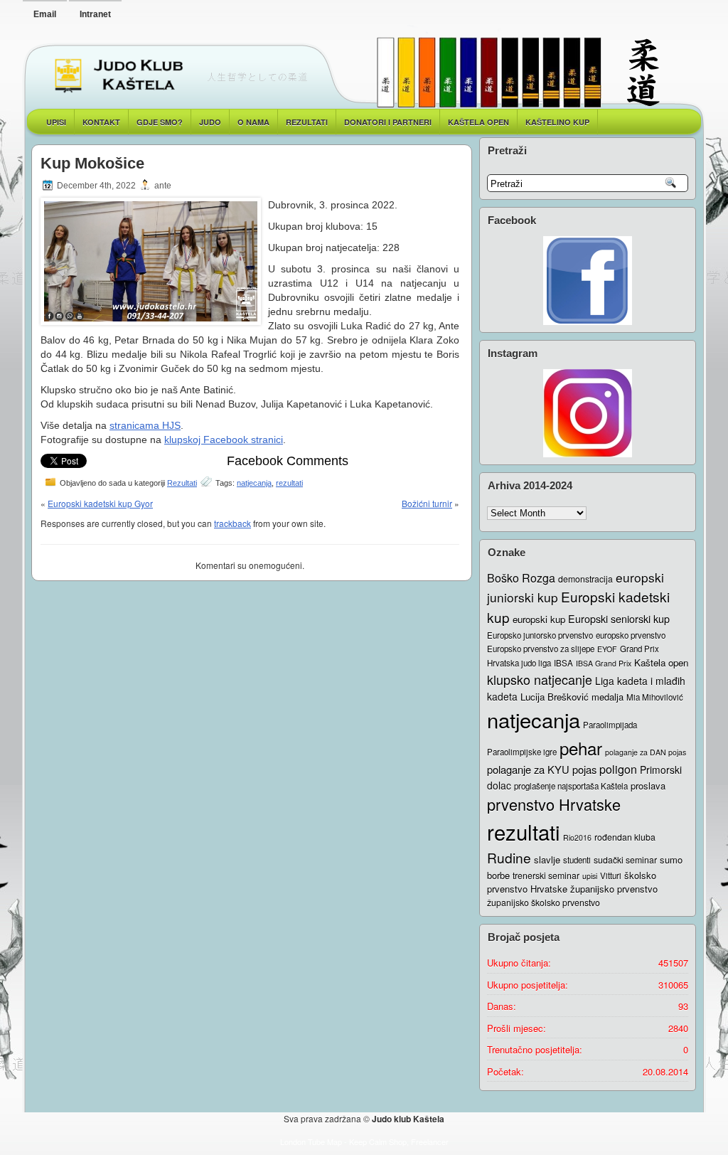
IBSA (563, 663)
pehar (581, 747)
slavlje (547, 859)
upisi (589, 876)
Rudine (509, 857)
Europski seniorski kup (619, 618)
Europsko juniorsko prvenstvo (540, 635)
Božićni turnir (427, 503)
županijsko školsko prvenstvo (543, 902)
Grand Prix (639, 648)
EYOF (607, 649)
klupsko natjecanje (539, 679)
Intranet (95, 14)
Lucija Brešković (554, 696)
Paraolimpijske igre (522, 751)
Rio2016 (577, 837)
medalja (607, 696)
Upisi (56, 122)
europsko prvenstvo (630, 635)
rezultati (289, 483)
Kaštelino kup (557, 122)
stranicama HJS (145, 425)
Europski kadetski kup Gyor (100, 503)
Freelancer (430, 1141)
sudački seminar (625, 859)
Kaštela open (478, 122)
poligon (618, 769)
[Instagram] (587, 413)
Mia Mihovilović (654, 697)
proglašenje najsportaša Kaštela (571, 786)
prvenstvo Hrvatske (554, 804)
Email (44, 14)
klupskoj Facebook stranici (223, 439)
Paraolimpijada (610, 724)
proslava (648, 785)
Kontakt (101, 122)
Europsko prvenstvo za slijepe (540, 648)
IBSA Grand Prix (603, 663)
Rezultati (182, 483)
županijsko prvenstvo (614, 888)
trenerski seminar (546, 875)
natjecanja (254, 483)
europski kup (539, 619)
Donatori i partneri (388, 122)
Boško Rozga (521, 578)
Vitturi (610, 875)
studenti (577, 860)
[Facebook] (587, 280)
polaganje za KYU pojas (541, 769)
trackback (232, 523)
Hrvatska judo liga (519, 663)
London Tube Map (311, 1141)
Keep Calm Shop (378, 1141)
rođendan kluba (624, 837)
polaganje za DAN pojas (645, 752)
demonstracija (585, 579)
